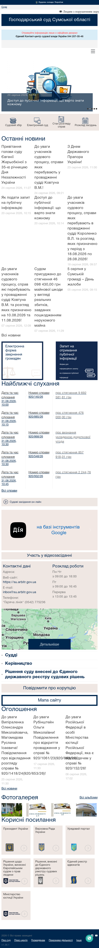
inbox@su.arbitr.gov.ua (19, 592)
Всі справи (9, 490)
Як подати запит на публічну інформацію (15, 203)
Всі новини (11, 335)
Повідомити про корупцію (49, 688)
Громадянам (38, 940)
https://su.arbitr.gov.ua (19, 582)
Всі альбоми (89, 797)
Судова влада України (51, 2)
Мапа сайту (49, 700)
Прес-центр (21, 940)
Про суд (6, 940)
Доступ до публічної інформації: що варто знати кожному (47, 208)
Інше (79, 940)
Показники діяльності (61, 940)
